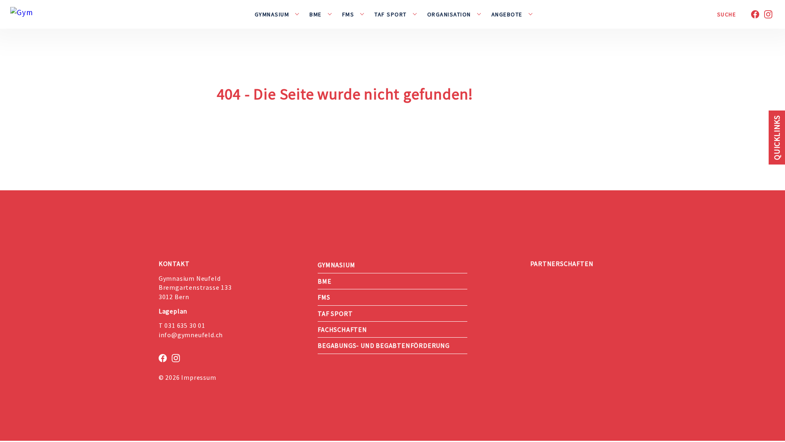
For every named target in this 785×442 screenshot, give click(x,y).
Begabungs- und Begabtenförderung (384, 345)
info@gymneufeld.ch (191, 335)
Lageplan (173, 311)
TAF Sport (391, 14)
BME (316, 14)
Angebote (507, 14)
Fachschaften (342, 329)
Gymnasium (272, 14)
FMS (348, 14)
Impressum (198, 377)
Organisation (449, 14)
